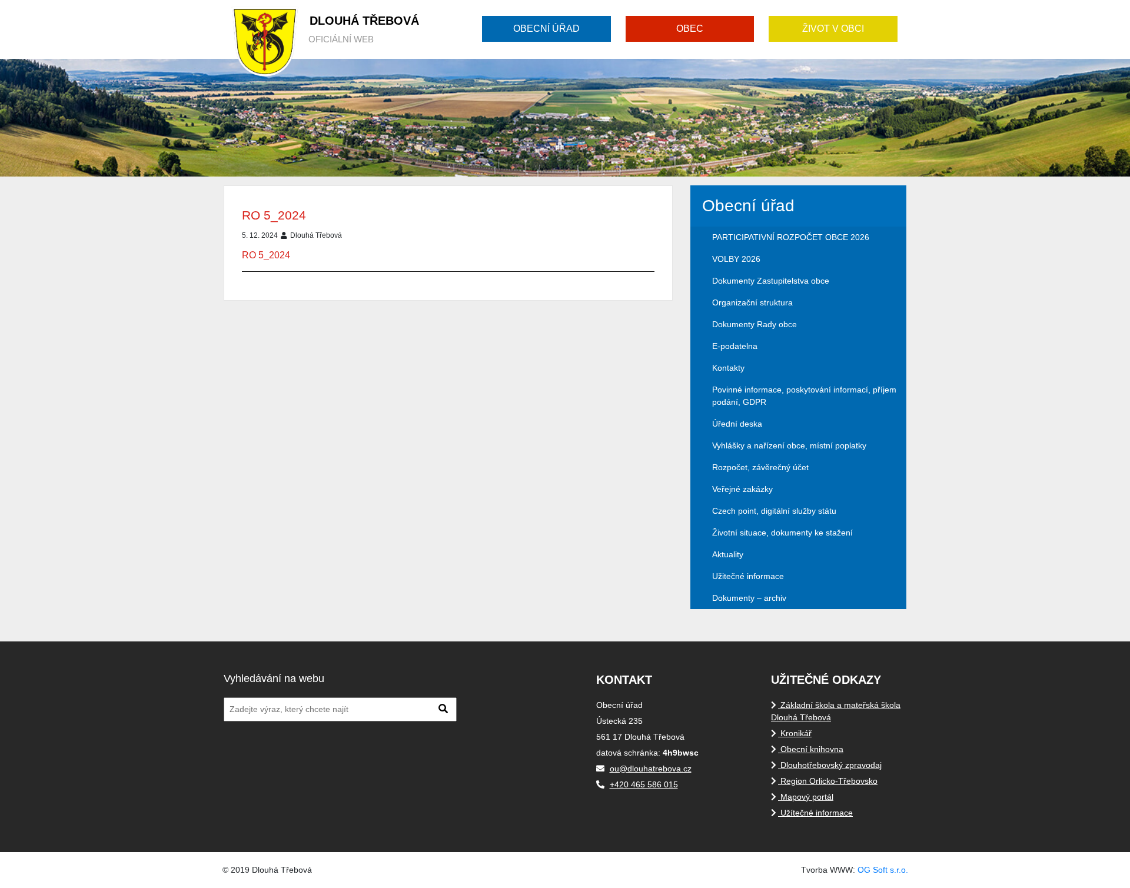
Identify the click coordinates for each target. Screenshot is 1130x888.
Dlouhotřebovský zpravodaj (830, 765)
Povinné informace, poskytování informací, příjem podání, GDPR (804, 396)
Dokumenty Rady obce (754, 324)
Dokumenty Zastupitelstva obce (770, 280)
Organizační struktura (752, 302)
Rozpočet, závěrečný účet (760, 467)
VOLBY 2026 (736, 259)
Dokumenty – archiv (749, 598)
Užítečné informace (815, 812)
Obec (689, 29)
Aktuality (727, 554)
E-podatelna (734, 346)
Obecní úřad (546, 29)
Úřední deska (737, 423)
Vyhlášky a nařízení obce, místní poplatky (789, 445)
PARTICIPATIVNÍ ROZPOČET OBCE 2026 (790, 237)
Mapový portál (805, 796)
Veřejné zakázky (742, 489)
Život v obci (833, 29)
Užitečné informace (748, 576)
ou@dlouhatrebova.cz (651, 768)
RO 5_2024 (274, 215)
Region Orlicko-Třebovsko (828, 781)
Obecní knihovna (810, 749)
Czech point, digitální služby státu (774, 510)
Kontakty (728, 368)
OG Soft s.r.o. (883, 869)
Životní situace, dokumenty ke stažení (782, 532)
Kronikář (795, 733)
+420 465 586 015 (644, 784)
